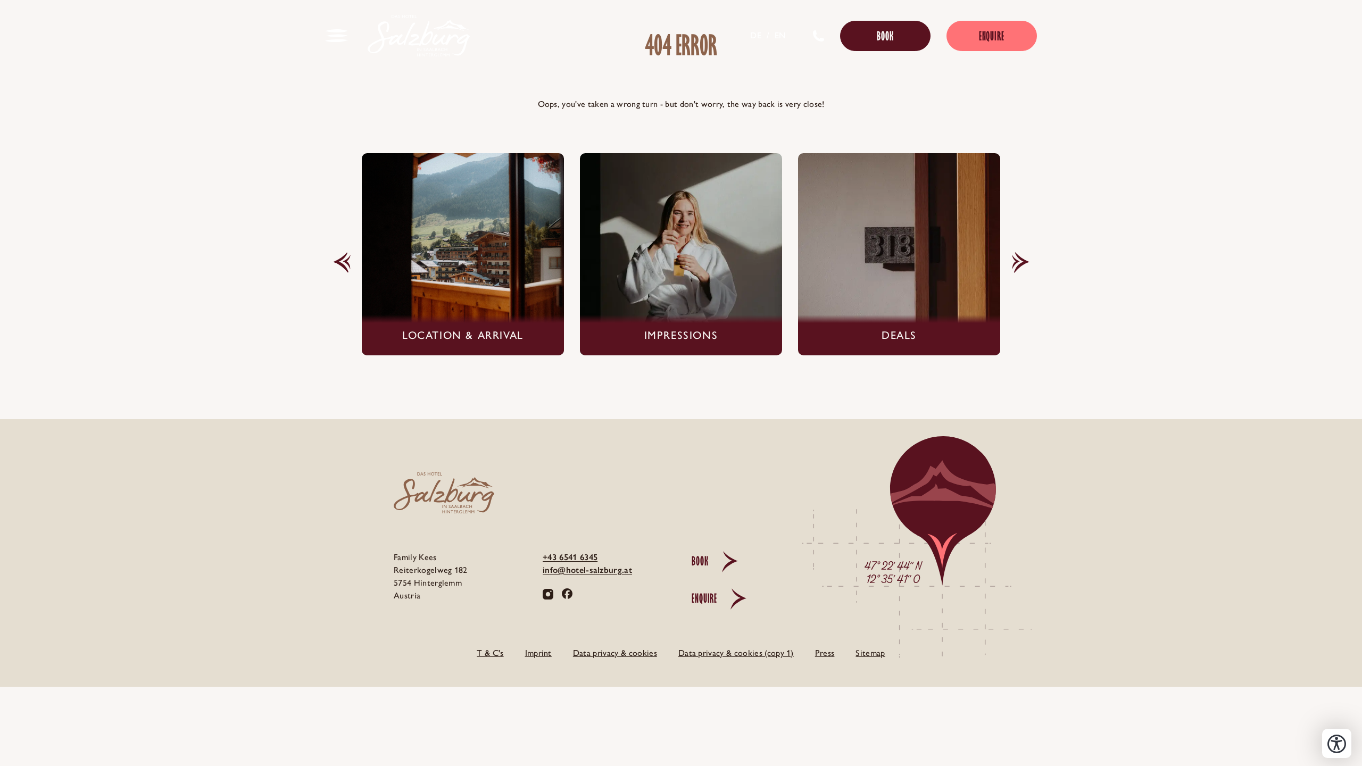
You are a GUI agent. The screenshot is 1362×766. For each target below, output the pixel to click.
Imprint (538, 653)
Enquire (991, 36)
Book (885, 36)
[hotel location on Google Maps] (904, 588)
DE (755, 35)
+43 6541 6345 (570, 557)
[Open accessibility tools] (1336, 743)
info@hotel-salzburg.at (587, 570)
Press (825, 653)
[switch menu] (336, 35)
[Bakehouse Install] (419, 35)
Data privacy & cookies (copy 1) (736, 653)
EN (780, 35)
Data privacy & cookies (615, 653)
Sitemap (870, 653)
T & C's (490, 653)
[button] (341, 262)
